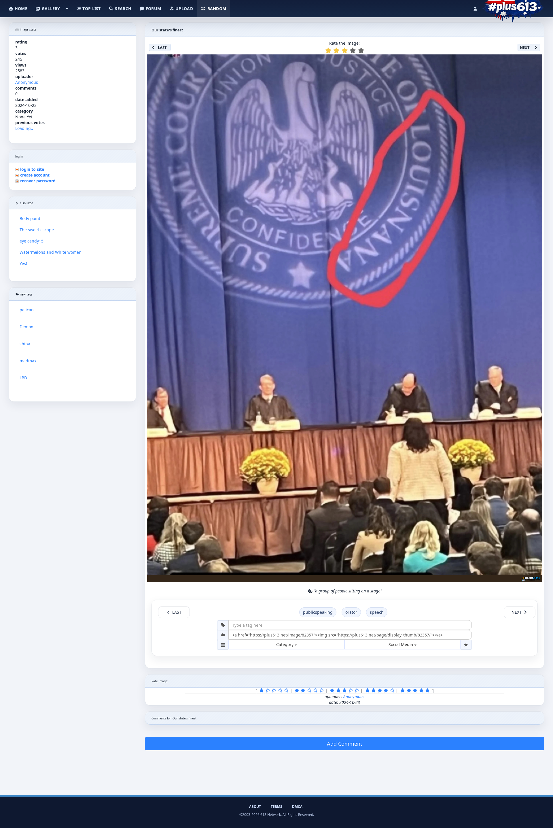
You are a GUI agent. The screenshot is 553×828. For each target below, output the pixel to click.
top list (91, 8)
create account (35, 175)
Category (285, 644)
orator (351, 612)
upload (183, 8)
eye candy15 (31, 241)
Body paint (30, 218)
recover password (38, 180)
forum (153, 8)
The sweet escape (37, 229)
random (216, 8)
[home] (513, 7)
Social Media (401, 644)
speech (377, 612)
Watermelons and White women (51, 252)
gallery (50, 8)
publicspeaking (318, 612)
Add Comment (344, 743)
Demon (26, 326)
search (122, 8)
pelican (27, 309)
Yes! (23, 263)
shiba (25, 343)
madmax (28, 360)
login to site (32, 169)
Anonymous (26, 82)
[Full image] (535, 60)
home (20, 8)
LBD (23, 377)
